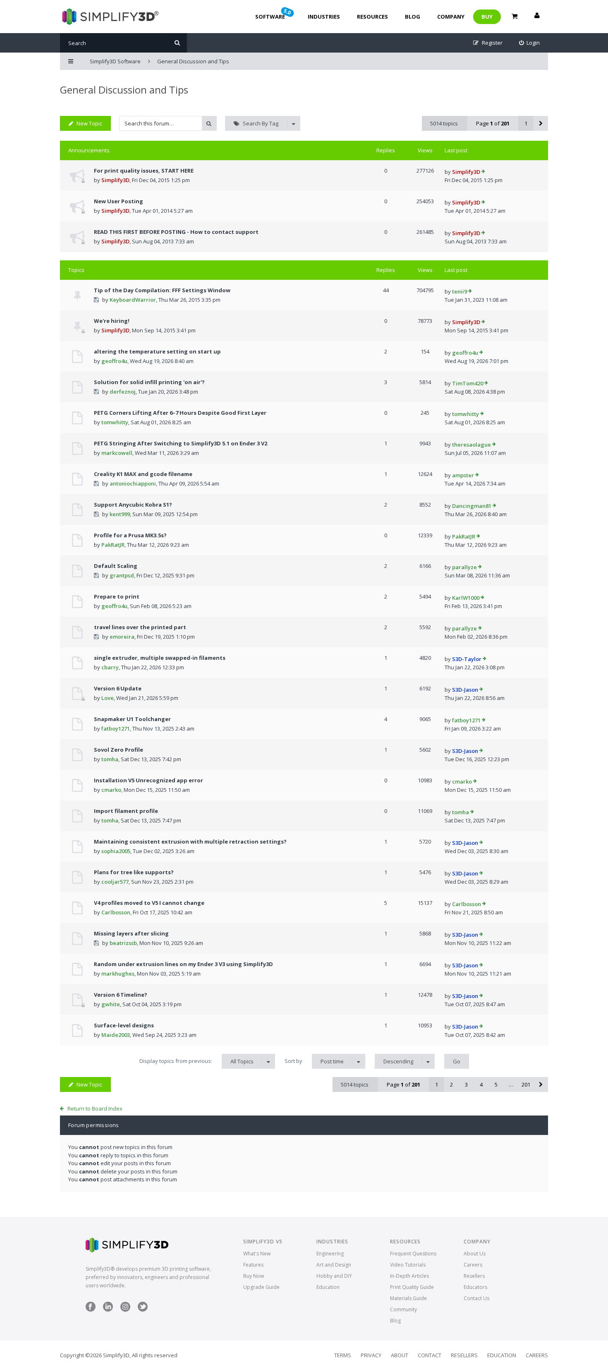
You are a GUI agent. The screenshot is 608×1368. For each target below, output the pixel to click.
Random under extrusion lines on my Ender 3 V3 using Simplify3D (183, 964)
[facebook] (91, 1309)
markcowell (116, 453)
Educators (475, 1287)
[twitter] (143, 1309)
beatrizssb (123, 943)
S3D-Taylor (466, 659)
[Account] (537, 16)
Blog (412, 16)
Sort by (314, 1061)
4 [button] (481, 1084)
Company (450, 16)
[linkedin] (108, 1309)
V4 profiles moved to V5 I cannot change (149, 902)
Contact (429, 1355)
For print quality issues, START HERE (144, 170)
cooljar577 (115, 881)
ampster (463, 475)
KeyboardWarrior (133, 299)
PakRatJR (112, 544)
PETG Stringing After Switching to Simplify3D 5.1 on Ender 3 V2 (180, 443)
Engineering (330, 1253)
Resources (372, 16)
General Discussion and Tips (124, 89)
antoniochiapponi (133, 483)
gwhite (110, 1004)
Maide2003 (115, 1035)
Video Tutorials (408, 1264)
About (399, 1355)
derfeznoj (123, 391)
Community (403, 1309)
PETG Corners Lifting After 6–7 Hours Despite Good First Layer (180, 412)
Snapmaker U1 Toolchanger (132, 719)
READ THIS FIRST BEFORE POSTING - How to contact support (176, 232)
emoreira (122, 636)
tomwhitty (114, 422)
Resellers (474, 1275)
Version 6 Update (117, 688)
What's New (256, 1253)
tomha (109, 759)
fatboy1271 (115, 728)
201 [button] (526, 1084)
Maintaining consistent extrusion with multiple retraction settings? (190, 841)
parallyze (464, 567)
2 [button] (451, 1084)
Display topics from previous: (196, 1061)
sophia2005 (115, 851)
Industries (324, 16)
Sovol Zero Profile (118, 749)
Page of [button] (493, 123)
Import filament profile (126, 811)
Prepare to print (116, 596)
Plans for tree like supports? (134, 872)
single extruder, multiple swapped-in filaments (159, 657)
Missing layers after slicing (131, 933)
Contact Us (476, 1298)
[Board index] (109, 16)
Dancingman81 (471, 506)
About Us (475, 1253)
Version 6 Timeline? (120, 994)
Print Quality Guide (412, 1287)
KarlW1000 (465, 597)
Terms (342, 1355)
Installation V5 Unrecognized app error (148, 780)
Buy (487, 16)
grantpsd (122, 575)
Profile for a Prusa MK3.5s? (130, 535)
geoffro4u (114, 361)
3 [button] (466, 1084)
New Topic (89, 123)
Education (328, 1287)
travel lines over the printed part (140, 627)
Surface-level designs (124, 1025)
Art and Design (333, 1264)
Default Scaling (115, 566)
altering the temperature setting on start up (157, 351)
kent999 (120, 514)
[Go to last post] (483, 172)
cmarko (111, 789)
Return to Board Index (94, 1108)
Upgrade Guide (261, 1287)
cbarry (110, 667)
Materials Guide (408, 1298)
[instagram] (125, 1309)
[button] (540, 123)
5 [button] (496, 1084)
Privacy (371, 1355)
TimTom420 (467, 383)
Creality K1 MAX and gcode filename (143, 474)
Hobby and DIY (334, 1275)
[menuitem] (529, 43)
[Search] (177, 43)
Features (253, 1264)
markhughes (117, 973)
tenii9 (459, 291)
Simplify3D (115, 180)
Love (107, 698)
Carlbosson (115, 912)
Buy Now (253, 1275)
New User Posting (118, 201)
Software (273, 13)
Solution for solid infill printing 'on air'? (149, 382)
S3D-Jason (465, 689)
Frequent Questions (413, 1253)
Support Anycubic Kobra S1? (133, 504)
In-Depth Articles (409, 1275)
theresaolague (471, 444)
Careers (473, 1264)
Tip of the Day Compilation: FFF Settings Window (162, 290)
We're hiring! (111, 321)
